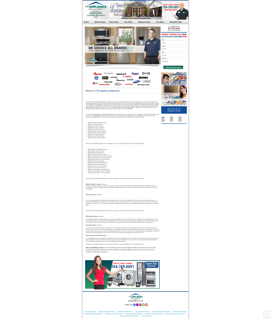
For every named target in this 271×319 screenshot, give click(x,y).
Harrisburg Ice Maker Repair (134, 314)
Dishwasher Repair (176, 22)
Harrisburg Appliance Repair (106, 311)
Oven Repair (160, 22)
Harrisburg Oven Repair (179, 311)
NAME (163, 40)
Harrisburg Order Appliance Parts (129, 316)
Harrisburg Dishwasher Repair (93, 314)
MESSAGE (164, 58)
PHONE (163, 46)
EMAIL (163, 52)
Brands (86, 22)
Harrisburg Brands (90, 311)
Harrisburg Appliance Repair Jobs (174, 314)
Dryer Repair (128, 22)
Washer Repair (114, 22)
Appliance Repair (100, 22)
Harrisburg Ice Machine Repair (114, 314)
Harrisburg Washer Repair (125, 311)
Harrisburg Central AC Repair (153, 314)
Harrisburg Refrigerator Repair (161, 311)
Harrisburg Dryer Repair (142, 311)
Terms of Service (147, 316)
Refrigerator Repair (144, 22)
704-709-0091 (171, 7)
